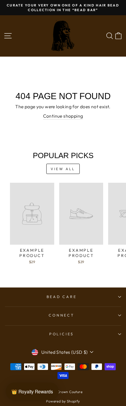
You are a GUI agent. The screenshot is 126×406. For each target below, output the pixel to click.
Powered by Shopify (63, 401)
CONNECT (61, 315)
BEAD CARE (62, 296)
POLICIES (61, 333)
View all (63, 169)
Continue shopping (63, 116)
